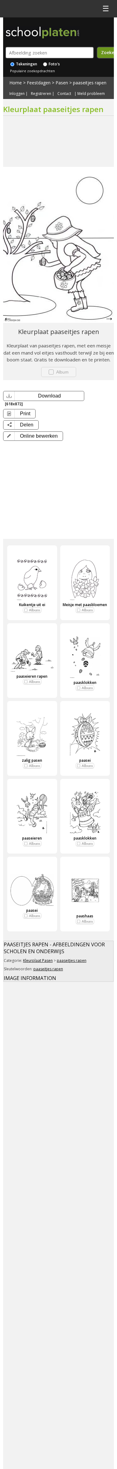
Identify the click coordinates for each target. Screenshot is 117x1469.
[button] (33, 436)
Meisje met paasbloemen (85, 604)
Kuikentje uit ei (32, 604)
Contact (64, 94)
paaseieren (32, 838)
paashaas (84, 916)
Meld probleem (91, 94)
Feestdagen (39, 83)
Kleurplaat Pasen (38, 960)
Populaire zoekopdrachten (32, 70)
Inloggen (17, 94)
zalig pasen (32, 760)
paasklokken (85, 682)
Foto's (54, 64)
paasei (85, 760)
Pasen (62, 83)
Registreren (41, 94)
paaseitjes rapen (89, 83)
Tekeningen (26, 64)
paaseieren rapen (32, 676)
